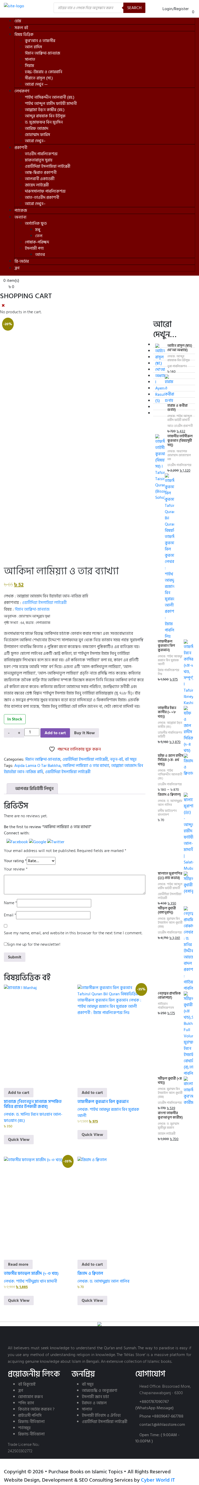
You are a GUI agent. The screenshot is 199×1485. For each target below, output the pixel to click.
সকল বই (21, 27)
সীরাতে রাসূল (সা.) (39, 78)
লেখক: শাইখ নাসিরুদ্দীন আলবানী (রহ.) (170, 774)
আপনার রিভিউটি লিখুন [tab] (33, 788)
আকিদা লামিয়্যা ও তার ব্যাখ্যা (86, 765)
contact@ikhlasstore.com (162, 1424)
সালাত (30, 59)
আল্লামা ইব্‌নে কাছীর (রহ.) (45, 109)
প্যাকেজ (21, 210)
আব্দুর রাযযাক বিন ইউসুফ (45, 116)
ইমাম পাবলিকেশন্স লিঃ (168, 672)
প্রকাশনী (21, 147)
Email (10, 915)
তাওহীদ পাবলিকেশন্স (41, 154)
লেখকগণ (22, 91)
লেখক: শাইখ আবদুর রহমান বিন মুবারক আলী (108, 1112)
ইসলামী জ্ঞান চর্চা (95, 1396)
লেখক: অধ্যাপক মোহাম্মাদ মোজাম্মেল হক (179, 455)
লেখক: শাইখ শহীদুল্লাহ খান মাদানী (30, 1281)
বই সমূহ (131, 759)
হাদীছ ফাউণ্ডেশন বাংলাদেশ (167, 813)
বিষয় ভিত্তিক (24, 34)
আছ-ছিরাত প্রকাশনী (40, 172)
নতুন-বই (116, 759)
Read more (18, 1264)
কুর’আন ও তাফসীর (40, 40)
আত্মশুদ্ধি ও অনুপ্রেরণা (99, 1390)
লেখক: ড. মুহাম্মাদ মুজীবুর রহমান (168, 1126)
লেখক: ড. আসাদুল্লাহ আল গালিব (103, 1281)
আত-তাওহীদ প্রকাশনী (42, 197)
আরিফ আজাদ (36, 128)
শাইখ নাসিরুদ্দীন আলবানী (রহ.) (49, 97)
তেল (38, 236)
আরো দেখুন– (35, 141)
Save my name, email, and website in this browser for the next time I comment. (73, 933)
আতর (40, 254)
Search (134, 7)
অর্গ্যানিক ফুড (36, 223)
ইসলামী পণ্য (34, 248)
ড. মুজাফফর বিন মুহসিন (44, 122)
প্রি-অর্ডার (22, 261)
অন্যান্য (20, 217)
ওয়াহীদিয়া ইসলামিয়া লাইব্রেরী (47, 166)
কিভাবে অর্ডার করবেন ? (36, 1409)
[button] (17, 842)
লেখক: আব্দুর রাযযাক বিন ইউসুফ (178, 358)
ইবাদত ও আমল (94, 1403)
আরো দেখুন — (36, 84)
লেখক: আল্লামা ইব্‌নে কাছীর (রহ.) (170, 725)
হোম (18, 21)
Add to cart (55, 733)
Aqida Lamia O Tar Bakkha (37, 765)
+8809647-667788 (167, 1416)
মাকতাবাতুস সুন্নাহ (38, 160)
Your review (15, 869)
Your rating (15, 861)
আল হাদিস (33, 47)
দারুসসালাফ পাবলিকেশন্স (45, 191)
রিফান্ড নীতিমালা (31, 1421)
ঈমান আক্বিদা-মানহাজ (42, 53)
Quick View (19, 1139)
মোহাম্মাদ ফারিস (37, 134)
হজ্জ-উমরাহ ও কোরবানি (43, 72)
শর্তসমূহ (24, 1428)
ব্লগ (17, 268)
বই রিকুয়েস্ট (26, 1384)
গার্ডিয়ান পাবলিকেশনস (166, 1006)
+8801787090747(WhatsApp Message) (154, 1404)
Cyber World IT (158, 1480)
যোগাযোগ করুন (30, 1396)
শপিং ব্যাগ (26, 1403)
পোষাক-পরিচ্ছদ (37, 242)
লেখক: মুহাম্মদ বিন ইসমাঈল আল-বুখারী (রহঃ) (170, 923)
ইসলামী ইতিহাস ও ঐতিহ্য (101, 1415)
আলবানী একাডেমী (39, 178)
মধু (37, 229)
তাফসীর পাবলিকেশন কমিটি (170, 735)
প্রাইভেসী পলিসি (29, 1415)
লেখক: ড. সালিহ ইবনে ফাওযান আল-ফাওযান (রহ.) (33, 1117)
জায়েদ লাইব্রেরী (37, 185)
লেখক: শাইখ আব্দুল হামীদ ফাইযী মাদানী (179, 418)
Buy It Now (84, 733)
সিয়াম (29, 65)
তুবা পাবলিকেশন (177, 366)
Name (10, 903)
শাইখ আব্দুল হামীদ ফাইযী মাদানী (51, 103)
